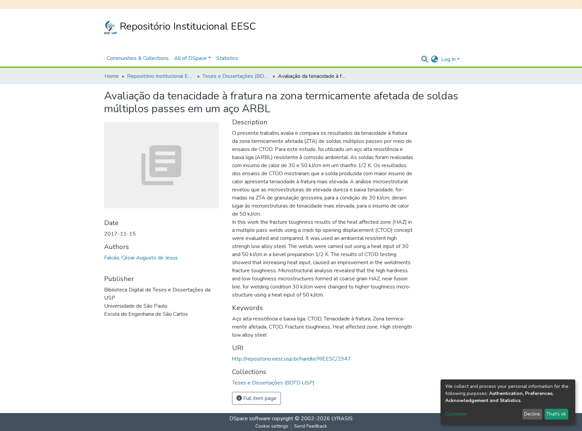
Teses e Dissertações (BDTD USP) (236, 76)
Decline (532, 414)
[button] (434, 59)
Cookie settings (271, 426)
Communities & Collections (138, 58)
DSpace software (249, 418)
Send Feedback (310, 426)
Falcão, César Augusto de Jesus (141, 257)
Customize (456, 414)
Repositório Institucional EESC (186, 26)
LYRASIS (342, 418)
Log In (448, 59)
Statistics (227, 58)
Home (111, 76)
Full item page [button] (259, 398)
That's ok (556, 414)
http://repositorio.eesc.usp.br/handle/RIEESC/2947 (291, 359)
